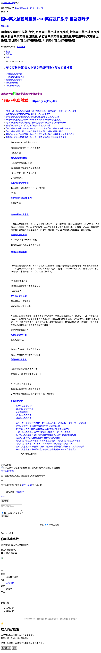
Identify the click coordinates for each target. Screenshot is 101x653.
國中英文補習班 (8, 471)
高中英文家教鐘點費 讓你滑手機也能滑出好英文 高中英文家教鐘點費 (36, 123)
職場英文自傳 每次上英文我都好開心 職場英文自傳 (28, 126)
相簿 (8, 52)
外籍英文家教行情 (14, 74)
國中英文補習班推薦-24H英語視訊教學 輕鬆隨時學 (45, 19)
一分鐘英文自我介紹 (15, 77)
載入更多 (5, 501)
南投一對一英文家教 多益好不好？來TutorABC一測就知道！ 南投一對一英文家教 (41, 111)
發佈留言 (5, 516)
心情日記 (21, 47)
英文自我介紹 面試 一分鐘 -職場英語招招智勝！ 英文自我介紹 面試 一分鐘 (38, 128)
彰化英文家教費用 (24, 415)
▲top (3, 496)
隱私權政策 (64, 619)
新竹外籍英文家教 (24, 406)
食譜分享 (20, 492)
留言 (30, 485)
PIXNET (32, 619)
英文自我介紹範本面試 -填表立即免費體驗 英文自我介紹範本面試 (34, 131)
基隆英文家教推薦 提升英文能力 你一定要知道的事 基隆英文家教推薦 (36, 137)
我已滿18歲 (6, 648)
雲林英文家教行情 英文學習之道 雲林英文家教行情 (28, 114)
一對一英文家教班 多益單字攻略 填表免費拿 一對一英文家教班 (33, 120)
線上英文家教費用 (24, 418)
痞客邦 (25, 485)
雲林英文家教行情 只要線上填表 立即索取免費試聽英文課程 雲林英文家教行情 (40, 134)
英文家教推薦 (12, 83)
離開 (14, 648)
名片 (8, 57)
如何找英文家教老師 (25, 409)
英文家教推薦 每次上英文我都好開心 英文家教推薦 (39, 67)
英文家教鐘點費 (13, 86)
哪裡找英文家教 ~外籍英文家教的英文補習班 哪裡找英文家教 (32, 117)
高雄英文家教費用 (14, 80)
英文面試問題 (22, 412)
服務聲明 (74, 619)
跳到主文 (5, 26)
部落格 (9, 54)
